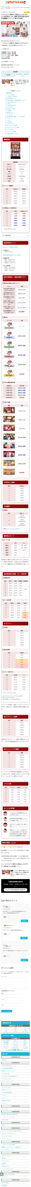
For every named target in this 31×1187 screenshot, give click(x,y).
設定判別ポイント (10, 98)
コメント (4, 976)
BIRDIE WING (5, 1119)
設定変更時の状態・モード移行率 (15, 116)
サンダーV (4, 1177)
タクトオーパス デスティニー (9, 1133)
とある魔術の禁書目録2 (7, 1068)
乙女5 (25, 1042)
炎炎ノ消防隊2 (5, 1182)
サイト (2, 1004)
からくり (15, 1044)
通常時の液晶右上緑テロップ (12, 102)
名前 (2, 993)
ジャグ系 (25, 1048)
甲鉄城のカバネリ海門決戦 (8, 1174)
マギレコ (25, 1046)
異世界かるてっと (6, 1166)
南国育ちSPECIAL (6, 1100)
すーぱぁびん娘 (5, 1073)
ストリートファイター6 (7, 1081)
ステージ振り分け (10, 123)
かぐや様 (6, 1044)
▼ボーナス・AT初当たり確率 (11, 247)
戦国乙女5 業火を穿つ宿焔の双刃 (9, 1114)
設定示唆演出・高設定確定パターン (15, 100)
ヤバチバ (4, 1095)
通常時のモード (10, 112)
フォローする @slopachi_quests (14, 889)
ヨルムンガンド (5, 1160)
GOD (25, 1044)
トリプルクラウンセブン (7, 1168)
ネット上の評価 (10, 131)
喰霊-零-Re (4, 1060)
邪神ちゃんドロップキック (8, 1070)
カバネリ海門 (6, 1040)
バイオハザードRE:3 (7, 1136)
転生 (25, 1040)
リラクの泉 (9, 129)
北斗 (15, 1040)
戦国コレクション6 (6, 1089)
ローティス (4, 1097)
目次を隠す (17, 90)
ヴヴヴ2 (15, 1046)
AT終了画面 (9, 106)
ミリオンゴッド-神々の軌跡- (8, 1144)
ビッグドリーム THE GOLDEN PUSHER (11, 1130)
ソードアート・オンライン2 (8, 1117)
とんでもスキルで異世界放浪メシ (10, 1076)
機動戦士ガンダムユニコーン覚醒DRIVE (11, 1147)
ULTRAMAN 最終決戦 (7, 1092)
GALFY (3, 1125)
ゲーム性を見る (6, 235)
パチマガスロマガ (12, 528)
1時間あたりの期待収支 (11, 96)
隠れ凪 (8, 103)
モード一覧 (9, 114)
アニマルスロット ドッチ (8, 1149)
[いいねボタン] (5, 917)
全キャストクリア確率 (12, 127)
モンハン (6, 1046)
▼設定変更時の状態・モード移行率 (13, 255)
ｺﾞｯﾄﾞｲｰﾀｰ (15, 1042)
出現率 (8, 120)
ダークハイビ (5, 1108)
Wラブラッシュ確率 (11, 125)
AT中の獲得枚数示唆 (11, 105)
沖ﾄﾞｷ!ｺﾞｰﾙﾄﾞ (15, 1048)
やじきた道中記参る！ (7, 1065)
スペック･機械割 (10, 94)
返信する (24, 920)
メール (2, 999)
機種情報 (8, 93)
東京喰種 (6, 1042)
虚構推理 (4, 1163)
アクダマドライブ (6, 1155)
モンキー (6, 1048)
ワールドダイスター (6, 1079)
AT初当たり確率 (10, 108)
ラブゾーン (9, 118)
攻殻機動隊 (4, 1185)
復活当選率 (9, 122)
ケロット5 (4, 1103)
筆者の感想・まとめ (11, 133)
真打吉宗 (4, 1158)
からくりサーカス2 (6, 1087)
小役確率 (8, 110)
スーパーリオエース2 (7, 1139)
